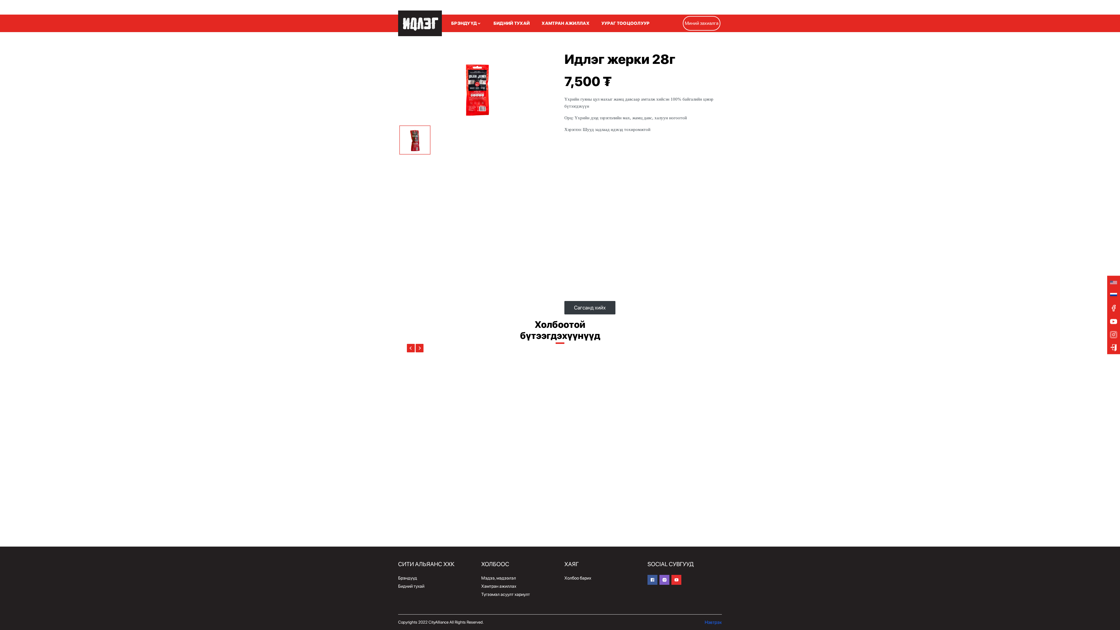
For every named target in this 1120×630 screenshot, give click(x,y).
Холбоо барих (577, 578)
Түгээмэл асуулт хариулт (505, 594)
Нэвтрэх (713, 622)
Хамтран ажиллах (498, 586)
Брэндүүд (407, 578)
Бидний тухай (411, 586)
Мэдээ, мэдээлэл (498, 578)
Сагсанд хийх (590, 307)
